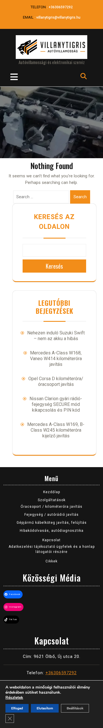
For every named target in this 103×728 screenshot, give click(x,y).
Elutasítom (45, 708)
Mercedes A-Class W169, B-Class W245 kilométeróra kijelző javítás (55, 430)
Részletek (14, 697)
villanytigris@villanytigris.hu (58, 17)
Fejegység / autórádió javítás (51, 515)
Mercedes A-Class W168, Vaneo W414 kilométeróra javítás (56, 358)
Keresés (54, 266)
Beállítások (75, 708)
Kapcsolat (51, 540)
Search (80, 196)
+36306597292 (61, 7)
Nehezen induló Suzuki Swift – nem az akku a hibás (56, 335)
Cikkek (51, 561)
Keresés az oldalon (54, 222)
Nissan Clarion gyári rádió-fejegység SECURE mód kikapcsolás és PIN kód (55, 404)
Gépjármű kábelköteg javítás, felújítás (52, 523)
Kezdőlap (51, 492)
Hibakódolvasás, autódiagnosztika (52, 531)
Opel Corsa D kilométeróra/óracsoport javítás (55, 381)
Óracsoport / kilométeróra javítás (51, 507)
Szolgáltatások (52, 500)
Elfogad (17, 708)
